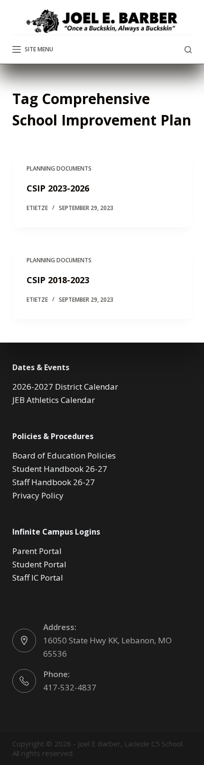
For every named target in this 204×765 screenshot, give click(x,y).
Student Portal (39, 564)
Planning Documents (59, 168)
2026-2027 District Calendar (65, 386)
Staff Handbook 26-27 (53, 482)
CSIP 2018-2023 (58, 280)
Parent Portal (37, 550)
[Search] (188, 49)
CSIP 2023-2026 (58, 188)
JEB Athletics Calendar (53, 399)
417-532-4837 (69, 687)
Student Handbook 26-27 (59, 468)
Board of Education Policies (64, 455)
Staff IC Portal (37, 577)
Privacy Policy (38, 495)
